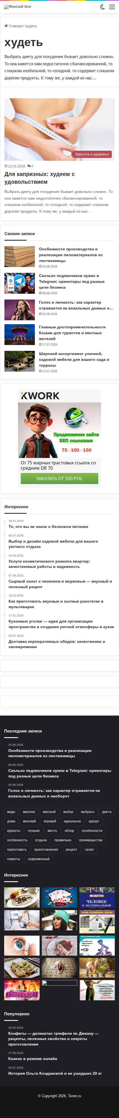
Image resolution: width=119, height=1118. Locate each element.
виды (11, 812)
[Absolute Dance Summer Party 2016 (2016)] (22, 990)
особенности (92, 831)
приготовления (46, 850)
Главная (15, 26)
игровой (50, 821)
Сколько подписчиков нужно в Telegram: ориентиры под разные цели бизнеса (72, 281)
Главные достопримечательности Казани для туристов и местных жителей (72, 333)
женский (29, 821)
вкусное (29, 812)
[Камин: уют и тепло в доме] (59, 990)
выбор (68, 812)
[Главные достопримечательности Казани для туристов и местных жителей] (19, 334)
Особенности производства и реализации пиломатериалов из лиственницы (71, 255)
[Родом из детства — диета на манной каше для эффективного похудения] (22, 897)
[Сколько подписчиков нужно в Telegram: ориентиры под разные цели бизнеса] (19, 283)
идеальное (72, 821)
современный (39, 859)
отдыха (41, 840)
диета (107, 812)
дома (11, 821)
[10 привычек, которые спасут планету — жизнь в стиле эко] (97, 968)
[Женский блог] (18, 7)
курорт (94, 821)
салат (89, 850)
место (52, 831)
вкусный (49, 812)
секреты (13, 859)
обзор (69, 831)
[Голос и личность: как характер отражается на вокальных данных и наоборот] (19, 309)
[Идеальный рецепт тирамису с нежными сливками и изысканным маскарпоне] (59, 946)
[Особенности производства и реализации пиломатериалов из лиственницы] (19, 256)
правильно (63, 840)
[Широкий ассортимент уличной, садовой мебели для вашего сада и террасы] (19, 361)
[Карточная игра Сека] (59, 897)
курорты (13, 831)
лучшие (34, 831)
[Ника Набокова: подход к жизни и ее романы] (59, 968)
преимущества (90, 840)
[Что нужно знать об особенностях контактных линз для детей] (22, 946)
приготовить (17, 850)
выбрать (87, 812)
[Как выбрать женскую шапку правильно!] (59, 920)
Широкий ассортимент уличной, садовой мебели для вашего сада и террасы (74, 359)
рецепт (71, 850)
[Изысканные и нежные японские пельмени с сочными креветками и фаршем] (22, 968)
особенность (17, 840)
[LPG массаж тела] (22, 920)
